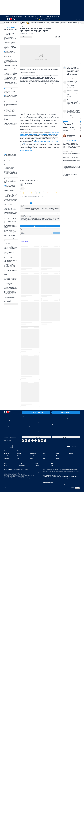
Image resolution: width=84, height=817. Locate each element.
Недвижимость (7, 16)
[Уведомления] (76, 19)
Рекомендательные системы (48, 386)
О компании (6, 321)
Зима (39, 321)
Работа (53, 329)
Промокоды (56, 16)
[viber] (32, 344)
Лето (39, 327)
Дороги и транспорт (26, 329)
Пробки (42, 19)
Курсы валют (43, 16)
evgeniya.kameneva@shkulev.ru (71, 373)
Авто (23, 321)
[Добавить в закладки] (56, 37)
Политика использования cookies (49, 384)
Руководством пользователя (48, 378)
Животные (24, 333)
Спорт (67, 321)
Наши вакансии (7, 325)
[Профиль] (79, 19)
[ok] (29, 344)
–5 (58, 223)
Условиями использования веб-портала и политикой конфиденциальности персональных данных (60, 380)
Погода (20, 16)
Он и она (54, 321)
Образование (40, 335)
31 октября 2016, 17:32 (24, 33)
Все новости (11, 27)
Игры (51, 16)
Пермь (22, 188)
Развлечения (54, 331)
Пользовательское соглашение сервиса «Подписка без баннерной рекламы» (56, 387)
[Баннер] (25, 23)
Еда (22, 331)
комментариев (27, 36)
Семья (53, 335)
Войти (24, 233)
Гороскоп (37, 16)
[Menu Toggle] (4, 19)
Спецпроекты (69, 331)
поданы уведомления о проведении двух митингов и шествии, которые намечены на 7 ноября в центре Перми (40, 134)
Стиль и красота (69, 323)
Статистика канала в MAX (9, 331)
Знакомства (14, 16)
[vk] (26, 344)
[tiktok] (45, 344)
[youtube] (42, 344)
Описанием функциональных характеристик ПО (51, 379)
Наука (39, 331)
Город (23, 327)
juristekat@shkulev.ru (32, 382)
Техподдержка (7, 327)
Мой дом (40, 329)
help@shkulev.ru (12, 383)
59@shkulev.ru (17, 381)
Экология (68, 327)
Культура (40, 325)
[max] (35, 344)
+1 (55, 213)
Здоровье (24, 335)
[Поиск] (73, 19)
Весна (23, 325)
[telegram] (23, 344)
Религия (53, 333)
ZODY (48, 16)
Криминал (40, 323)
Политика (54, 325)
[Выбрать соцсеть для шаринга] (59, 37)
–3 (58, 213)
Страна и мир (68, 325)
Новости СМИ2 (24, 241)
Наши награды (7, 323)
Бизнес (23, 323)
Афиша (32, 16)
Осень (53, 323)
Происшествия (55, 327)
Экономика (68, 329)
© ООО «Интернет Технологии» (9, 391)
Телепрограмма (26, 16)
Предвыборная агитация (9, 329)
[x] (39, 344)
